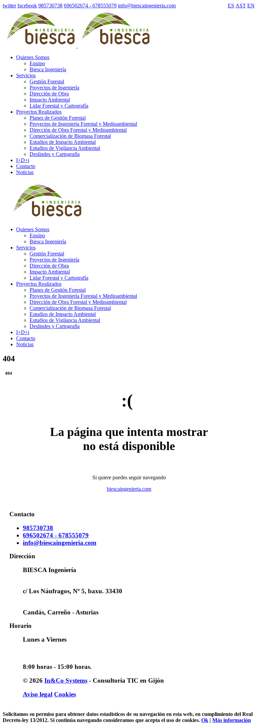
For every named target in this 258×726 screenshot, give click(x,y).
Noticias (25, 344)
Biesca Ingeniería (48, 69)
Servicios (26, 247)
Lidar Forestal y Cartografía (59, 106)
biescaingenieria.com (129, 489)
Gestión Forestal (47, 81)
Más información (231, 720)
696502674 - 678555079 (90, 5)
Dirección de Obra (49, 93)
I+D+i (22, 332)
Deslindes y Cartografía (55, 154)
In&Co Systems (65, 680)
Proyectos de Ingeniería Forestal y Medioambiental (83, 124)
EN (251, 5)
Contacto (25, 338)
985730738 (50, 5)
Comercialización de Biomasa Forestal (70, 136)
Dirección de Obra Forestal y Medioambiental (78, 130)
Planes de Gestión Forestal (58, 118)
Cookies (65, 694)
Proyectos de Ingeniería (54, 87)
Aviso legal (37, 694)
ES (231, 5)
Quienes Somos (32, 229)
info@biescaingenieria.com (147, 5)
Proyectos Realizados (38, 284)
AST (240, 5)
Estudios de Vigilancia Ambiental (65, 148)
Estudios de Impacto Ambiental (63, 142)
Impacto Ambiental (50, 100)
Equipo (37, 63)
